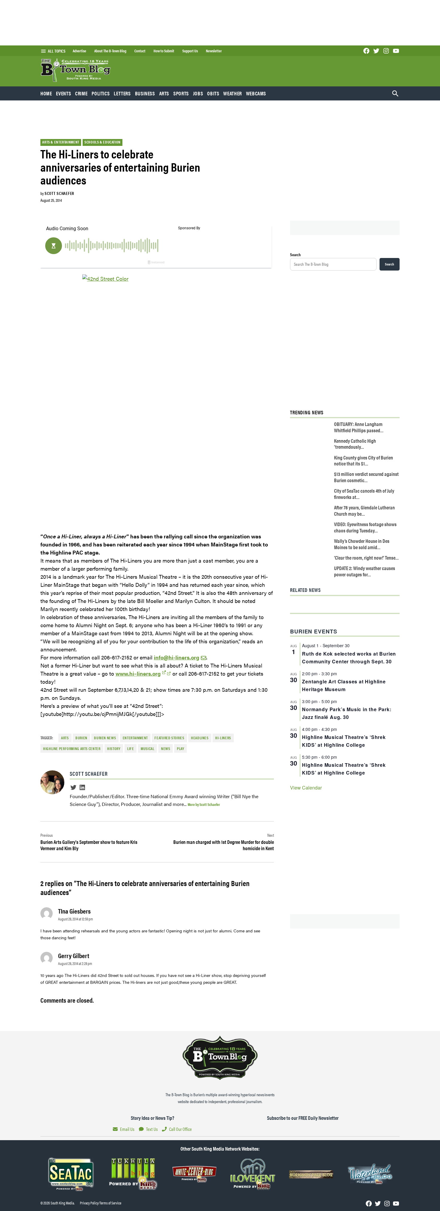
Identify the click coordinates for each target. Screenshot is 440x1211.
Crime (81, 93)
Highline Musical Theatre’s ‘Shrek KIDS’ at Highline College (344, 741)
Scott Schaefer (59, 193)
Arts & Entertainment (60, 142)
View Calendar (306, 787)
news (165, 748)
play (180, 748)
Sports (181, 93)
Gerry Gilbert (73, 955)
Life (130, 748)
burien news (105, 737)
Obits (213, 93)
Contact (139, 51)
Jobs (198, 93)
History (113, 748)
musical (147, 748)
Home (46, 93)
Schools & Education (102, 142)
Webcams (256, 93)
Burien (81, 737)
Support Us (190, 51)
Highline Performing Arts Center (72, 748)
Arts (164, 93)
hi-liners (223, 737)
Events (63, 93)
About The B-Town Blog (110, 51)
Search (295, 254)
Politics (101, 93)
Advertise (79, 51)
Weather (232, 93)
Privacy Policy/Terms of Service (100, 1203)
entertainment (135, 737)
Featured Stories (169, 737)
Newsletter (214, 51)
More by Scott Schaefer (204, 804)
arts (65, 737)
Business (145, 93)
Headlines (200, 737)
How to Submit (164, 51)
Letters (122, 93)
